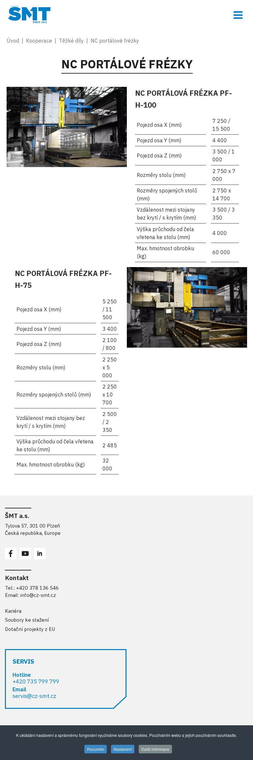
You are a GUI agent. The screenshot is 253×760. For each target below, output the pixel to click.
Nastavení (123, 749)
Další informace (155, 749)
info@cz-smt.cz (38, 595)
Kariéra (13, 611)
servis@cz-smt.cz (34, 696)
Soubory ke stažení (27, 620)
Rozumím (95, 749)
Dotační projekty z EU (30, 629)
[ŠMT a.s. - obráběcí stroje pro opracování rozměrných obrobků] (126, 14)
